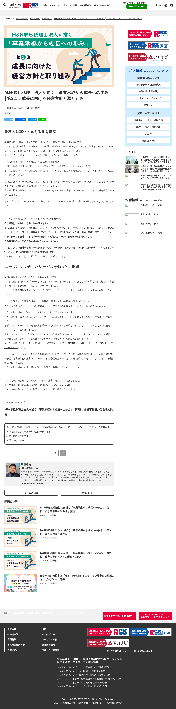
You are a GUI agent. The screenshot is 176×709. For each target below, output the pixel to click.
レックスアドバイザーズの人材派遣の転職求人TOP (82, 686)
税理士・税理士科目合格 (148, 126)
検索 (160, 5)
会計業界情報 (86, 5)
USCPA (148, 133)
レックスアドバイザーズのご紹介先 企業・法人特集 (82, 682)
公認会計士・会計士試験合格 (148, 120)
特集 (45, 5)
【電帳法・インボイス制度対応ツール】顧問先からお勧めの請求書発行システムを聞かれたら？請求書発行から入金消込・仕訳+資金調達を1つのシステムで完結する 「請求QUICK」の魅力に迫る (156, 163)
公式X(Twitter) (118, 651)
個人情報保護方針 (16, 644)
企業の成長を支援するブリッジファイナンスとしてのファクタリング (156, 176)
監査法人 (148, 105)
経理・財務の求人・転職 (151, 232)
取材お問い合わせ (137, 6)
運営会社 (11, 629)
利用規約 (11, 639)
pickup (7, 113)
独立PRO (71, 343)
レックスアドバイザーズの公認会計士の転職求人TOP (83, 667)
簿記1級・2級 (148, 140)
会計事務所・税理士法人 (148, 84)
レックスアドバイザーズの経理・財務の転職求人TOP (83, 675)
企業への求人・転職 (149, 223)
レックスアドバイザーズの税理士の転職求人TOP (81, 671)
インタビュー (55, 5)
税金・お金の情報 (102, 5)
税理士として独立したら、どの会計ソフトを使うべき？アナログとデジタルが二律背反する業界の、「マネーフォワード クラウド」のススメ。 (156, 189)
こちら (20, 440)
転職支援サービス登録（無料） (119, 615)
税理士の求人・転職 (149, 214)
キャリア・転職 (70, 5)
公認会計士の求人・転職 (151, 205)
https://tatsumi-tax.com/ (32, 483)
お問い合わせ (14, 650)
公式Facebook (145, 651)
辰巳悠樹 (26, 464)
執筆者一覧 (12, 634)
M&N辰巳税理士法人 (30, 468)
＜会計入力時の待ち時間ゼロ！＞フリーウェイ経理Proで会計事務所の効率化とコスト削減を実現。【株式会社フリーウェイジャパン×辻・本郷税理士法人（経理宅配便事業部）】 (156, 172)
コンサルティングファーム (148, 98)
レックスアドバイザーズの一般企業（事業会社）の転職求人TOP (89, 678)
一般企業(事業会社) (148, 91)
